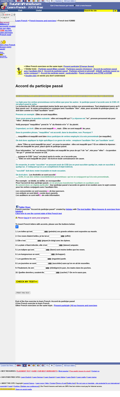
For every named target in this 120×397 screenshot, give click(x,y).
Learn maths (81, 377)
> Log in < (5, 17)
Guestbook (3, 56)
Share (27, 207)
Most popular (63, 371)
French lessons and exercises (42, 21)
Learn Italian (60, 377)
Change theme (86, 66)
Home (1, 52)
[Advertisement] (67, 42)
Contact (2, 53)
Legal (10, 386)
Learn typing (91, 377)
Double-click (31, 76)
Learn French (21, 21)
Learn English (26, 377)
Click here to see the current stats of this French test (38, 213)
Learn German (38, 377)
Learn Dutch (71, 377)
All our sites (69, 366)
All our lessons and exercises (84, 306)
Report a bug (3, 57)
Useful (39, 10)
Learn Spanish (49, 377)
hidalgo (69, 209)
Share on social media (23, 389)
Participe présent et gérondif (81, 71)
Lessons (4, 10)
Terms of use (61, 383)
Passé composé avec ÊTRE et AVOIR (95, 73)
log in (26, 218)
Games (58, 366)
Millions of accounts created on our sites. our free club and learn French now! (7, 29)
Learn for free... (7, 366)
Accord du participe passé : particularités (59, 73)
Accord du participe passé (56, 71)
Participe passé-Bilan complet (51, 69)
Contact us (95, 371)
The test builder (84, 209)
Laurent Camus (28, 383)
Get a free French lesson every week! (7, 47)
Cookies (17, 386)
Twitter (22, 207)
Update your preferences (30, 386)
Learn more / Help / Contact (46, 383)
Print (1, 54)
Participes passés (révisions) (79, 69)
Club (20, 10)
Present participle (71, 66)
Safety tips (71, 383)
